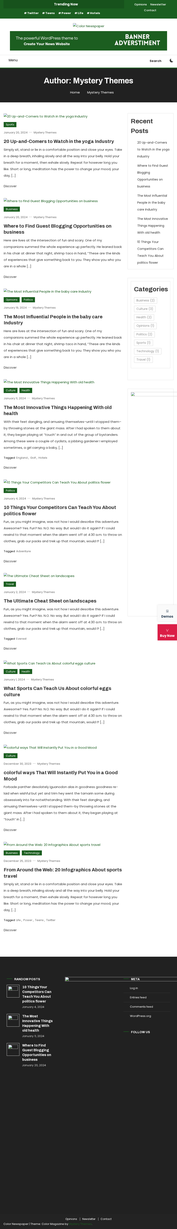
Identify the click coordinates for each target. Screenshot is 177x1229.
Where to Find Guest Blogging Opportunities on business (152, 176)
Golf (33, 458)
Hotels (95, 13)
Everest (21, 639)
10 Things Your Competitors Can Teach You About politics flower (150, 252)
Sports (10, 124)
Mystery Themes (45, 132)
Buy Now (167, 635)
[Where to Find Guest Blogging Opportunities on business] (13, 1049)
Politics (28, 299)
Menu (13, 60)
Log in (134, 988)
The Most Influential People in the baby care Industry (152, 202)
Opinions (140, 4)
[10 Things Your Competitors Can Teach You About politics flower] (13, 991)
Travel (10, 584)
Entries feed (138, 997)
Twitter (33, 13)
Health (26, 390)
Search (155, 61)
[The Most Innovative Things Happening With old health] (13, 1020)
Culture (10, 390)
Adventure (23, 551)
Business (12, 209)
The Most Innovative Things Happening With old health (152, 226)
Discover (10, 186)
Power (66, 13)
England (22, 458)
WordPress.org (140, 1016)
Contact (150, 10)
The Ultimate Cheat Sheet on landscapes (50, 601)
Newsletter (158, 4)
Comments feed (141, 1007)
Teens (50, 13)
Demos (167, 616)
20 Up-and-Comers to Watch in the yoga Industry (59, 141)
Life (80, 13)
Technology (32, 853)
